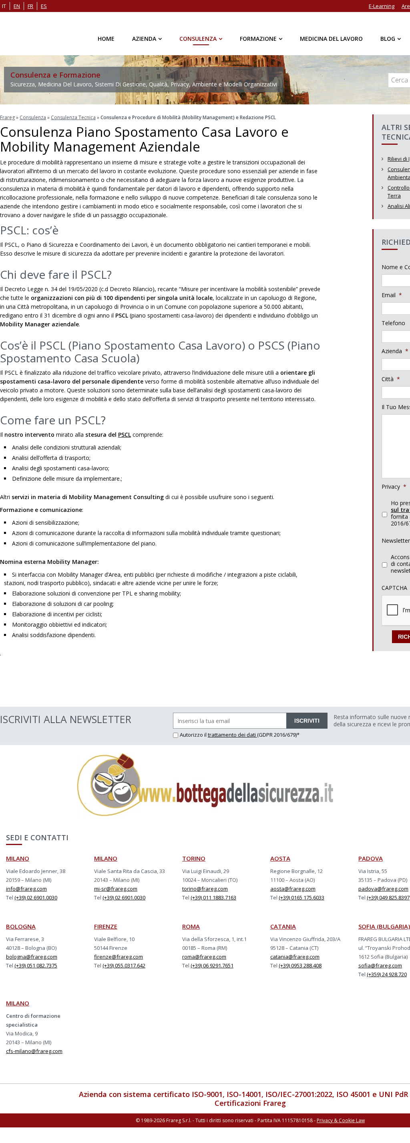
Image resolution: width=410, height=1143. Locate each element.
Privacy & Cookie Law (341, 1120)
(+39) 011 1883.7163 (213, 897)
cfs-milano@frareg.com (34, 1051)
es (44, 6)
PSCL (124, 434)
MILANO (17, 858)
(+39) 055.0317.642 (123, 965)
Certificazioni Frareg (250, 1103)
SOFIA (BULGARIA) (384, 926)
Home (106, 38)
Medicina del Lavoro (331, 38)
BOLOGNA (21, 926)
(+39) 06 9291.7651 (212, 965)
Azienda (144, 38)
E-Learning (381, 6)
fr (30, 6)
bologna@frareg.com (31, 956)
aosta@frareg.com (293, 888)
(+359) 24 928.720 (387, 974)
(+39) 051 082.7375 (35, 965)
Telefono (393, 323)
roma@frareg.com (204, 956)
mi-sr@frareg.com (115, 888)
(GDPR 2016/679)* (278, 734)
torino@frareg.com (205, 888)
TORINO (193, 858)
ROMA (191, 926)
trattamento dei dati (232, 734)
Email (392, 295)
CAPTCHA (394, 587)
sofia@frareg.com (380, 965)
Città (391, 379)
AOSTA (280, 858)
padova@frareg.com (383, 888)
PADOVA (370, 858)
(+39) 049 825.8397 (388, 897)
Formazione (258, 38)
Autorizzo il (194, 734)
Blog (387, 38)
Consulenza (198, 38)
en (17, 6)
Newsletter (396, 540)
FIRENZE (105, 926)
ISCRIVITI (307, 720)
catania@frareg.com (295, 956)
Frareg (7, 117)
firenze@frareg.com (118, 956)
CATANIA (283, 926)
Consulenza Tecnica (73, 117)
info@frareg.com (26, 888)
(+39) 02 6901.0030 (35, 897)
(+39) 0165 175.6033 (301, 897)
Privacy (394, 486)
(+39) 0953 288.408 (300, 965)
